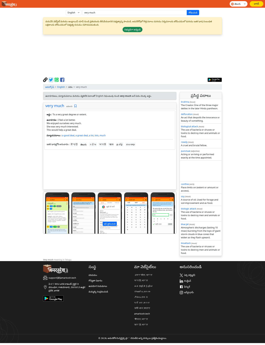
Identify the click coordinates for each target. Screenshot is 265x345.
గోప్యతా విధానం (95, 280)
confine (185, 184)
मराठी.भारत (141, 280)
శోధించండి (193, 12)
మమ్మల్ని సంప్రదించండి (98, 291)
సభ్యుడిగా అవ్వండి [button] (132, 29)
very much (54, 105)
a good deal (68, 135)
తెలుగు (83, 144)
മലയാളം (130, 144)
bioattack (186, 243)
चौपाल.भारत (141, 319)
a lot (91, 135)
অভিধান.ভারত (142, 308)
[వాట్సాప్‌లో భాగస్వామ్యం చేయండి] (56, 79)
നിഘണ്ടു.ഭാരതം (142, 291)
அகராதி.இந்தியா (143, 286)
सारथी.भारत (141, 324)
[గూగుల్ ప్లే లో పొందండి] (214, 79)
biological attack (189, 126)
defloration (187, 114)
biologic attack (188, 208)
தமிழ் (119, 144)
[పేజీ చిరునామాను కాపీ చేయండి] (45, 79)
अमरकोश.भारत (143, 275)
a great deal (81, 135)
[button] (53, 213)
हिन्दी (74, 144)
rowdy (184, 142)
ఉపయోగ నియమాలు (98, 286)
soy (183, 196)
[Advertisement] (132, 56)
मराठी (102, 144)
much (103, 135)
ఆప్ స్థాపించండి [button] (110, 223)
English (61, 86)
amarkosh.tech (142, 313)
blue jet (185, 224)
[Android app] (53, 298)
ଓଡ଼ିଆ (93, 144)
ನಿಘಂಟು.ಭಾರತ (141, 297)
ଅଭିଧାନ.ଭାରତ (142, 302)
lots (97, 135)
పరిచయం (93, 275)
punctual (185, 150)
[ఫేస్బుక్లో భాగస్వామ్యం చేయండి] (62, 79)
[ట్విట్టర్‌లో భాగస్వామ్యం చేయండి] (51, 79)
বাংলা (111, 144)
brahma (185, 101)
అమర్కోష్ (49, 86)
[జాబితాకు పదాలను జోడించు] (75, 106)
